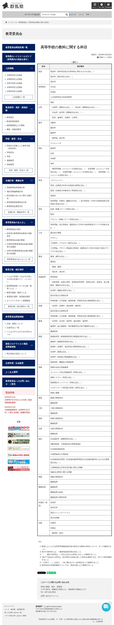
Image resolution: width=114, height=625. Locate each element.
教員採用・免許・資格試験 (17, 109)
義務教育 (10, 160)
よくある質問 (12, 372)
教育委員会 (23, 22)
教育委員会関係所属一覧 (17, 47)
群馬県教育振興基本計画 (16, 202)
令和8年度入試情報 (14, 79)
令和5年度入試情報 (14, 91)
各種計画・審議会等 (15, 180)
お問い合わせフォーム (49, 596)
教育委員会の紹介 (14, 229)
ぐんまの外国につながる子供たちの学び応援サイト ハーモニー (19, 279)
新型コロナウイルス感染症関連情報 (17, 345)
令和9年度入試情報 (14, 75)
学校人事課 (45, 587)
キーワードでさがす (32, 14)
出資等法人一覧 (13, 328)
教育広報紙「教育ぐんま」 (17, 292)
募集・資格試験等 (14, 129)
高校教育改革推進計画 (16, 187)
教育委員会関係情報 (15, 317)
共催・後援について (15, 324)
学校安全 (10, 152)
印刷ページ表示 (105, 57)
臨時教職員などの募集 (16, 125)
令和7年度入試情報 (14, 83)
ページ (81, 14)
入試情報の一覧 (18, 97)
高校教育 (10, 164)
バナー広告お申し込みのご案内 (15, 616)
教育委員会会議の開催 (16, 240)
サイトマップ (9, 606)
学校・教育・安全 (14, 139)
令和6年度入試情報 (14, 87)
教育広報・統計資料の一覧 (18, 306)
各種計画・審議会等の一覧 (18, 212)
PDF (87, 14)
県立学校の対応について (16, 354)
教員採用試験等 (13, 121)
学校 (8, 156)
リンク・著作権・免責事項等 (14, 609)
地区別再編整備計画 (15, 191)
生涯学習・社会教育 (15, 363)
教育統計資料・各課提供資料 (18, 297)
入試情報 (10, 68)
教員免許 (10, 117)
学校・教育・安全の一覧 (18, 170)
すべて (73, 14)
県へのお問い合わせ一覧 (13, 612)
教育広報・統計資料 (15, 269)
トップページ (12, 22)
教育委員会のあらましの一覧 (18, 259)
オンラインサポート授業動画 (18, 301)
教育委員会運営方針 (15, 206)
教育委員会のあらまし (16, 222)
